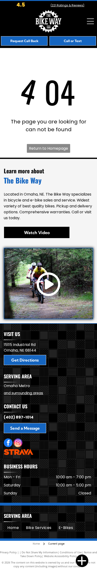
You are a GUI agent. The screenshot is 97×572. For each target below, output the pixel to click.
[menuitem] (13, 528)
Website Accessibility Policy (60, 556)
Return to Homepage (48, 148)
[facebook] (8, 443)
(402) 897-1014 (18, 417)
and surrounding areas (23, 392)
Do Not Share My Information (40, 552)
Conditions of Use (71, 552)
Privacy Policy (8, 552)
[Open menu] (90, 21)
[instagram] (18, 443)
